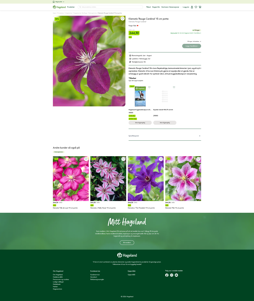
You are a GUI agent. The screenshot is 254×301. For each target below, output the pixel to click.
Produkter (71, 7)
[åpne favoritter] (196, 7)
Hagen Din (156, 7)
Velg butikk (58, 2)
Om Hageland (58, 275)
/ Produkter (60, 13)
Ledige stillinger (58, 282)
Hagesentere (57, 289)
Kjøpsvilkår (131, 275)
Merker (55, 287)
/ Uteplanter (68, 13)
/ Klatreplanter (92, 13)
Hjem (54, 13)
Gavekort (93, 277)
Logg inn (186, 7)
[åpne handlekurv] (200, 7)
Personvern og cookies (61, 279)
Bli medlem (127, 243)
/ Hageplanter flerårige (80, 13)
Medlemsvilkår (58, 277)
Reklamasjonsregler (97, 279)
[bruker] (192, 7)
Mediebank (57, 284)
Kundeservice (95, 275)
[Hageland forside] (59, 7)
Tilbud (148, 7)
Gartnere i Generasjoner (170, 7)
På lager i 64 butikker (193, 41)
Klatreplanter (58, 152)
